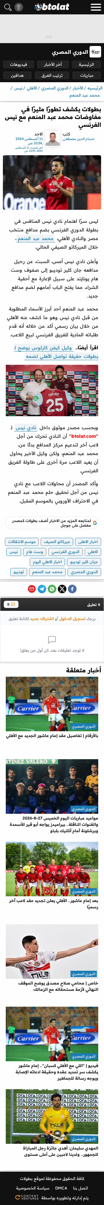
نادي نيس (26, 427)
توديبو (19, 571)
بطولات (26, 1178)
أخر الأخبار (53, 64)
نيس (14, 551)
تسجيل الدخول (72, 618)
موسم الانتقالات (22, 541)
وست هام (34, 551)
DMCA (61, 1188)
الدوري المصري (84, 571)
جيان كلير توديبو (84, 561)
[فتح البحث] (8, 7)
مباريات (86, 75)
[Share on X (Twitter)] (62, 589)
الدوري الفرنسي (65, 551)
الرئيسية (86, 64)
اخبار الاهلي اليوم (47, 561)
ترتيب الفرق (52, 75)
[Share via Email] (31, 589)
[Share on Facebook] (72, 589)
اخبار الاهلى (88, 541)
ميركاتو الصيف (57, 541)
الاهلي (93, 551)
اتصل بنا (80, 1188)
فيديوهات (18, 64)
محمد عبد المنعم (35, 238)
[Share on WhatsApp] (52, 589)
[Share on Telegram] (42, 589)
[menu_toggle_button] (96, 7)
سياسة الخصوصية (32, 1188)
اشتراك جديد (42, 618)
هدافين (17, 75)
